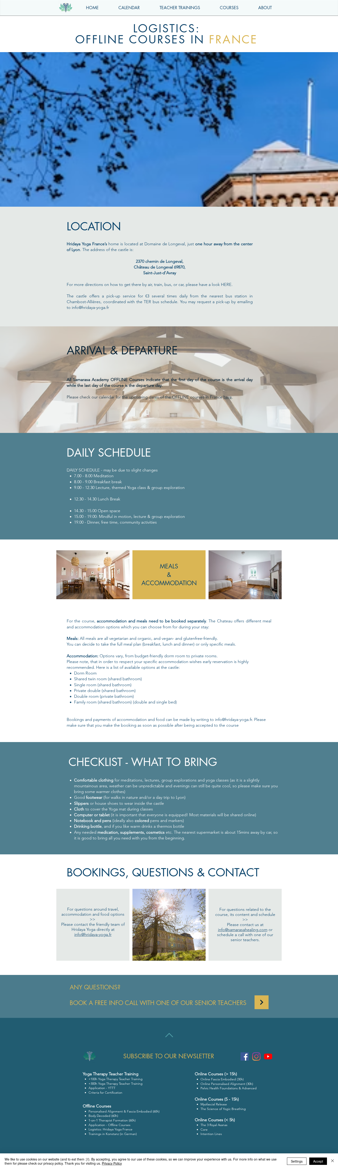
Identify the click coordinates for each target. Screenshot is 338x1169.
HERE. (227, 284)
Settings (297, 1161)
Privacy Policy (112, 1163)
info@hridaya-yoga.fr (90, 307)
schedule (169, 301)
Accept (318, 1161)
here (227, 397)
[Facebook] (245, 1056)
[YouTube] (268, 1056)
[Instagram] (256, 1056)
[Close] (332, 1161)
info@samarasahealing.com (242, 929)
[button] (265, 7)
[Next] (262, 1002)
